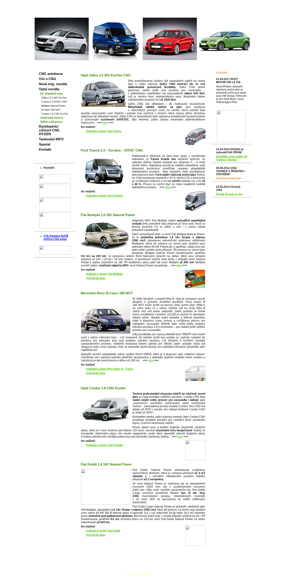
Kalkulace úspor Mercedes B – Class (109, 369)
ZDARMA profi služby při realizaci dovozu (231, 158)
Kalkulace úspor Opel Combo (104, 445)
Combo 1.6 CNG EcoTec (54, 113)
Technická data (95, 278)
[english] (246, 3)
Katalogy (233, 14)
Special (44, 144)
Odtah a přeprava (51, 121)
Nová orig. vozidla (53, 84)
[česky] (237, 3)
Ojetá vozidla (49, 89)
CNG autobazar (51, 74)
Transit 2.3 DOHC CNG (54, 101)
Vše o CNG (47, 79)
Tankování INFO (51, 139)
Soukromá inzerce (51, 117)
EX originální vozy (51, 93)
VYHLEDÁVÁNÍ (215, 14)
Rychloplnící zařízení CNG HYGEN (49, 130)
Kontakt (45, 149)
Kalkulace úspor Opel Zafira (103, 131)
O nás (245, 14)
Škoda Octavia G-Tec (229, 194)
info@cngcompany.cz (140, 574)
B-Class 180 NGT (51, 109)
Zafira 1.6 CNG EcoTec (54, 97)
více (105, 122)
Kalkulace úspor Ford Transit (104, 195)
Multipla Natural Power (53, 105)
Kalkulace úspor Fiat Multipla (104, 274)
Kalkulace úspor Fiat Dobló (103, 530)
